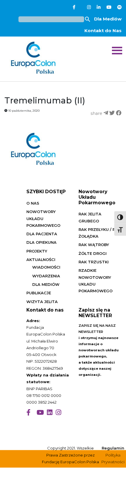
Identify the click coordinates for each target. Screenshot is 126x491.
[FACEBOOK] (28, 412)
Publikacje (38, 293)
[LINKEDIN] (49, 412)
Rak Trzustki (94, 262)
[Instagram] (89, 7)
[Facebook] (74, 7)
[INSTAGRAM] (58, 412)
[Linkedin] (98, 7)
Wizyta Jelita (42, 301)
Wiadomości (46, 267)
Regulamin (113, 448)
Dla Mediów (108, 19)
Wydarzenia (46, 276)
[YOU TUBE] (40, 412)
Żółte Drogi (93, 253)
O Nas (32, 203)
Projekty (36, 251)
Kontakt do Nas (103, 30)
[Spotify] (119, 7)
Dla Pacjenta (41, 233)
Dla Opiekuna (41, 242)
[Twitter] (81, 7)
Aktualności (40, 259)
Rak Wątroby (94, 244)
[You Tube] (108, 7)
